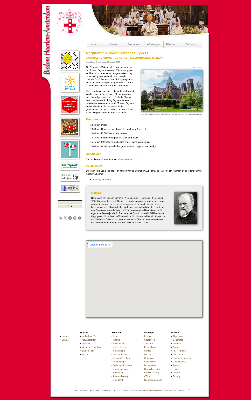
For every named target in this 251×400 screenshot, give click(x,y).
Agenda (176, 347)
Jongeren (148, 343)
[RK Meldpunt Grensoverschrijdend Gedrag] (70, 170)
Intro (115, 336)
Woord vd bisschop (91, 347)
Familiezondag (151, 372)
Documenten (179, 354)
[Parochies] (70, 192)
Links (175, 369)
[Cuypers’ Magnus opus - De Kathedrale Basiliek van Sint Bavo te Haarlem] (172, 111)
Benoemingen (120, 354)
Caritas (147, 350)
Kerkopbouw (150, 347)
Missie (147, 354)
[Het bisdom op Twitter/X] (65, 219)
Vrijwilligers (118, 372)
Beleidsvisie (119, 343)
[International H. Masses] (70, 159)
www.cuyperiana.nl (102, 179)
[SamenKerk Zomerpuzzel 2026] (70, 70)
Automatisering (120, 376)
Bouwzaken (150, 365)
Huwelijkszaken (152, 369)
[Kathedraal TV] (70, 137)
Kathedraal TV (89, 336)
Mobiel (85, 354)
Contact (190, 44)
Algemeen (178, 336)
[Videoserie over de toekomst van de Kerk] (70, 115)
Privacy (176, 376)
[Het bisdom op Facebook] (70, 219)
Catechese (149, 340)
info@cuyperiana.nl (127, 159)
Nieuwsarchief (89, 340)
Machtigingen (119, 361)
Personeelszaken (121, 369)
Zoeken (176, 365)
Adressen (177, 343)
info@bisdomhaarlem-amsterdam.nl (160, 390)
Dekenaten (178, 340)
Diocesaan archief (153, 380)
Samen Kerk (88, 350)
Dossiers (86, 343)
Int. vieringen (179, 350)
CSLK (147, 376)
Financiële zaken (121, 358)
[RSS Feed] (60, 219)
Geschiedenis (179, 361)
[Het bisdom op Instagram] (75, 219)
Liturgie (147, 336)
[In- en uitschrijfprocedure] (70, 181)
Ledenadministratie (122, 365)
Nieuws (116, 340)
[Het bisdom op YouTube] (80, 219)
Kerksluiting (119, 350)
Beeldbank (118, 380)
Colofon (176, 372)
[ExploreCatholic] (70, 92)
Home (92, 44)
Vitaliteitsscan (120, 347)
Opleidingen (150, 361)
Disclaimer (181, 390)
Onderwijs (149, 358)
